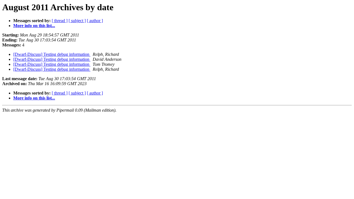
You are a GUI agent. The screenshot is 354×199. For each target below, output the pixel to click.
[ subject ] (77, 20)
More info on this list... (34, 25)
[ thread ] (59, 20)
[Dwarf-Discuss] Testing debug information (51, 54)
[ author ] (95, 20)
